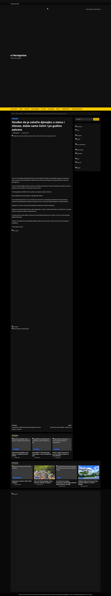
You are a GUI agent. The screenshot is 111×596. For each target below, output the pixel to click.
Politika (43, 109)
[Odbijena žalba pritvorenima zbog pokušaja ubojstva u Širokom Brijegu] (88, 472)
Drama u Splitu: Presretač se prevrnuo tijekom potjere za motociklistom (60, 454)
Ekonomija (51, 109)
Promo (58, 109)
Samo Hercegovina (76, 109)
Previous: (26, 427)
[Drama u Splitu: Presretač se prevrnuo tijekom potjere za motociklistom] (62, 444)
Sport (21, 109)
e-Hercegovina (18, 55)
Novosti (26, 109)
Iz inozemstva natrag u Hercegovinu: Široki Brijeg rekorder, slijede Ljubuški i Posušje (66, 482)
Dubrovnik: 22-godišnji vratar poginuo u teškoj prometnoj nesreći (20, 454)
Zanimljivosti (66, 109)
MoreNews (82, 594)
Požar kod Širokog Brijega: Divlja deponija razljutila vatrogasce (43, 481)
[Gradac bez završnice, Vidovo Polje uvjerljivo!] (22, 472)
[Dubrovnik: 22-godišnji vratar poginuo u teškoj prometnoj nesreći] (21, 444)
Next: (61, 426)
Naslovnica (14, 109)
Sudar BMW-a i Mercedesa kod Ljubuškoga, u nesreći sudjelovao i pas (41, 454)
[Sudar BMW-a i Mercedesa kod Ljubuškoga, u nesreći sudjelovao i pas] (41, 444)
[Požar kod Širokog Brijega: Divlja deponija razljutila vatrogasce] (44, 472)
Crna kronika (35, 109)
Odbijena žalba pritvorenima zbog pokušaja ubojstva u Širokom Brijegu (88, 482)
